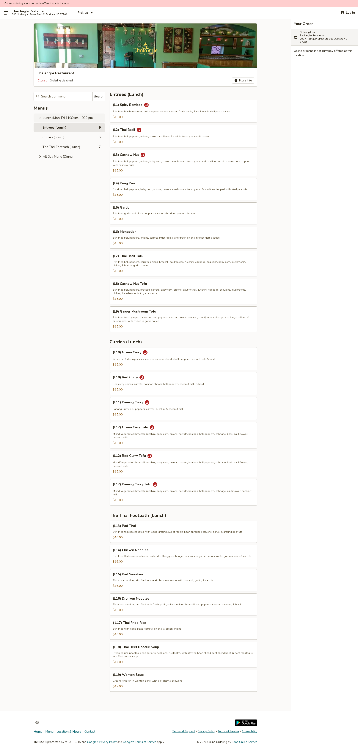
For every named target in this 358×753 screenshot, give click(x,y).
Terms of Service (228, 731)
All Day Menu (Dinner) (58, 157)
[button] (183, 111)
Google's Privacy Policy (102, 742)
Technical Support (183, 731)
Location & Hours (68, 732)
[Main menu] (6, 13)
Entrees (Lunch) (72, 127)
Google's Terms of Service (139, 742)
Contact (89, 732)
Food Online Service (244, 742)
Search (98, 96)
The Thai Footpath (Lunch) (72, 147)
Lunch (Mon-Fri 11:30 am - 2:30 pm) (68, 118)
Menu (49, 732)
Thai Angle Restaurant (29, 11)
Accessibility (249, 731)
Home (38, 732)
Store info (245, 80)
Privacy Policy (206, 731)
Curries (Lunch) (72, 137)
